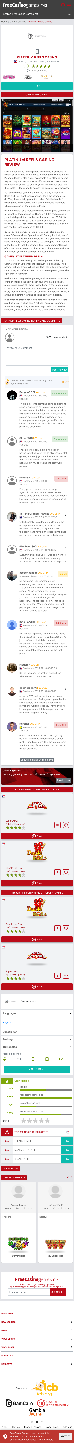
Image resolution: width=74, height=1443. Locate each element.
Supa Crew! (12, 820)
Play (67, 1141)
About (5, 1427)
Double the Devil (14, 868)
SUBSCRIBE (58, 1292)
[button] (68, 1177)
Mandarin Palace (25, 1150)
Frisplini (6, 1216)
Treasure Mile (23, 1141)
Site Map (67, 1427)
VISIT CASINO (37, 1069)
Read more (63, 780)
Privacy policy (52, 1427)
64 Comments (39, 70)
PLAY (37, 86)
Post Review (59, 369)
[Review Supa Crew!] (37, 805)
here (50, 1439)
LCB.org (65, 382)
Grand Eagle (22, 1159)
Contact (16, 1427)
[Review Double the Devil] (37, 852)
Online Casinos (18, 21)
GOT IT (65, 1436)
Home (4, 21)
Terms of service (32, 1427)
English (7, 1022)
